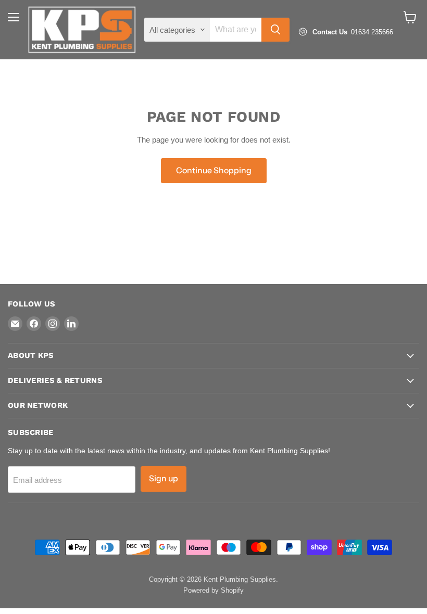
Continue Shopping (214, 170)
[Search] (275, 30)
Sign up (163, 478)
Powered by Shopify (213, 590)
